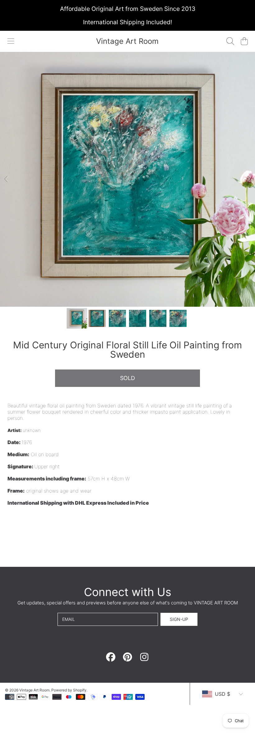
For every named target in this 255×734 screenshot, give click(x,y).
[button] (11, 41)
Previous (6, 179)
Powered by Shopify (68, 690)
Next (248, 179)
